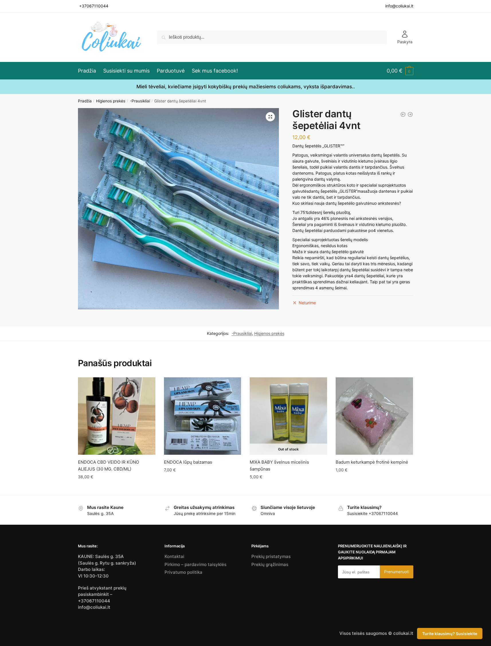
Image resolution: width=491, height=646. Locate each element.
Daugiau (288, 488)
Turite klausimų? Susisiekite (449, 633)
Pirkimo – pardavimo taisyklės (195, 564)
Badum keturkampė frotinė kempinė (372, 462)
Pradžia (85, 101)
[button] (270, 116)
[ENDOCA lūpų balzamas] (202, 416)
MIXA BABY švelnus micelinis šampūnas (279, 465)
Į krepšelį (117, 488)
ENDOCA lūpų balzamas (188, 462)
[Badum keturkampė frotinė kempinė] (374, 416)
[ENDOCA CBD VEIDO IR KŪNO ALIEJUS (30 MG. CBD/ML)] (410, 114)
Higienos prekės (110, 101)
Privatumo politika (183, 572)
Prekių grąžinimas (269, 564)
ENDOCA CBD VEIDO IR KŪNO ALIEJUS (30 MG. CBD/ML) (108, 465)
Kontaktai (174, 556)
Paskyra (404, 41)
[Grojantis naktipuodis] (403, 114)
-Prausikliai (140, 101)
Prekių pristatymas (271, 556)
